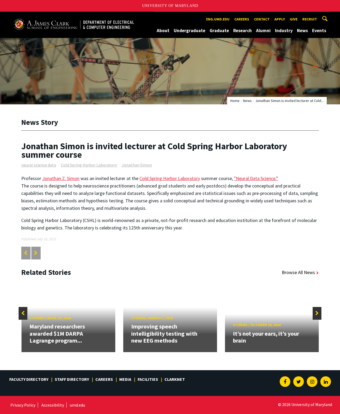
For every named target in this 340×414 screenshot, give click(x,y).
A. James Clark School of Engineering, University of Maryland (73, 17)
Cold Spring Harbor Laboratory (89, 165)
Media (125, 379)
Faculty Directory (28, 379)
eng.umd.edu (218, 19)
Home (235, 100)
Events (319, 30)
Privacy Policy (22, 405)
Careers (241, 19)
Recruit (309, 19)
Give (294, 19)
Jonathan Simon (137, 165)
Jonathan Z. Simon (60, 178)
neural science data (38, 165)
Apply (279, 19)
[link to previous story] (25, 253)
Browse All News (298, 272)
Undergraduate (189, 30)
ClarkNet (174, 379)
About (163, 30)
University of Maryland (170, 6)
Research (242, 30)
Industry (284, 30)
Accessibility (52, 405)
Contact (262, 19)
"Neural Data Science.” (256, 178)
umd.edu (77, 405)
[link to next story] (35, 253)
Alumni (263, 30)
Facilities (148, 379)
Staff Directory (72, 379)
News (302, 30)
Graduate (219, 30)
